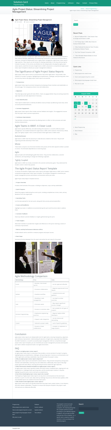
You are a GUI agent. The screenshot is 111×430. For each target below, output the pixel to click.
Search (81, 404)
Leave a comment (30, 22)
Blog (77, 3)
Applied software (39, 410)
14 (89, 106)
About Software (78, 130)
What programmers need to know (83, 73)
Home (46, 3)
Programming (61, 3)
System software (39, 407)
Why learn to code (79, 83)
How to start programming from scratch (84, 77)
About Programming (91, 8)
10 (75, 106)
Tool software (38, 412)
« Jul (75, 119)
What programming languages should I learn (86, 80)
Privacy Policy (93, 3)
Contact (84, 3)
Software (70, 3)
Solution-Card (21, 2)
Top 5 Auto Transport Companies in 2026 (85, 52)
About (52, 3)
